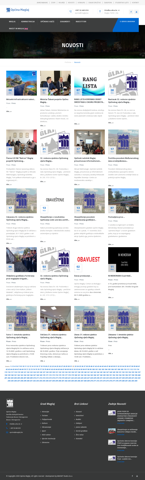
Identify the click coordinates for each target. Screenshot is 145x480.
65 (13, 369)
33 (75, 366)
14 (32, 366)
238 (123, 378)
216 (53, 378)
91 (72, 369)
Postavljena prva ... (116, 216)
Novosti (77, 62)
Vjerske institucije (48, 438)
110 (125, 369)
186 (94, 375)
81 (50, 369)
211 (37, 378)
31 (71, 366)
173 (53, 375)
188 (101, 375)
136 (72, 372)
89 (68, 369)
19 (44, 366)
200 (139, 375)
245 (12, 381)
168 (37, 375)
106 (112, 369)
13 (30, 366)
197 (129, 375)
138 (78, 372)
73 (32, 369)
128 (47, 372)
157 (139, 372)
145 (101, 372)
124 (34, 372)
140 (85, 372)
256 (47, 381)
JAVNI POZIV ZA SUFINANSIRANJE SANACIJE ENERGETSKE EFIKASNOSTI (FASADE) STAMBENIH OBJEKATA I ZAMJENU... (127, 416)
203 (12, 378)
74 (34, 369)
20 (46, 366)
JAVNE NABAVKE (42, 2)
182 (82, 375)
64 (11, 369)
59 (134, 366)
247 (18, 381)
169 (40, 375)
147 (107, 372)
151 (120, 372)
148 (110, 372)
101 (96, 369)
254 (40, 381)
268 (85, 381)
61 (139, 366)
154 (129, 372)
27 (62, 366)
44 (100, 366)
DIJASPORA (108, 2)
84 (57, 369)
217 (56, 378)
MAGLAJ (12, 21)
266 (78, 381)
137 (75, 372)
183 (85, 375)
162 (18, 375)
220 (66, 378)
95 (81, 369)
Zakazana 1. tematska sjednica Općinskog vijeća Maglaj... (120, 336)
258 (53, 381)
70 (25, 369)
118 (15, 372)
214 (47, 378)
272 (98, 381)
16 (37, 366)
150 (117, 372)
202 (9, 378)
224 (78, 378)
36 (82, 366)
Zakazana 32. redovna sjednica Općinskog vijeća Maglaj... (19, 218)
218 (59, 378)
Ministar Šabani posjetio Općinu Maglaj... (54, 101)
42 (96, 366)
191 (110, 375)
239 (126, 378)
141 (88, 372)
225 (82, 378)
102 (99, 369)
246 (15, 381)
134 (66, 372)
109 (122, 369)
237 (120, 378)
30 (69, 366)
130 (53, 372)
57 (130, 366)
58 (132, 366)
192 (113, 375)
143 (94, 372)
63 (9, 369)
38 (87, 366)
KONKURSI (81, 2)
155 (132, 372)
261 (63, 381)
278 (117, 381)
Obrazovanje (46, 427)
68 (20, 369)
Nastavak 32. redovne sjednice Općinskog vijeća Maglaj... (121, 101)
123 (31, 372)
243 (139, 378)
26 (60, 366)
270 (91, 381)
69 (23, 369)
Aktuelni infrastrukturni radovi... (20, 99)
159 (9, 375)
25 (57, 366)
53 (121, 366)
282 (129, 381)
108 (118, 369)
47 (107, 366)
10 (23, 366)
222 (72, 378)
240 (129, 378)
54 (123, 366)
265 (75, 381)
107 (115, 369)
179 (72, 375)
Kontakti (79, 438)
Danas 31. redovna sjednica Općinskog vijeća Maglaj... (85, 336)
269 (88, 381)
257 (50, 381)
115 (6, 372)
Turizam (45, 415)
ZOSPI (53, 2)
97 (86, 369)
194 (120, 375)
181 (78, 375)
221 (69, 378)
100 (93, 369)
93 (77, 369)
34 (78, 366)
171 (47, 375)
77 (41, 369)
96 (84, 369)
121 (25, 372)
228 (91, 378)
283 (132, 381)
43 (98, 366)
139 (82, 372)
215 (50, 378)
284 (136, 381)
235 (113, 378)
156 (136, 372)
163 (21, 375)
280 (123, 381)
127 (44, 372)
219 (63, 378)
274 (104, 381)
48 (109, 366)
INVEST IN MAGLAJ (16, 28)
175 (59, 375)
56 (128, 366)
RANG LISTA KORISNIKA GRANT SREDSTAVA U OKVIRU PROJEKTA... (89, 101)
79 (45, 369)
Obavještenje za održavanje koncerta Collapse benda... (127, 430)
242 (136, 378)
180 (75, 375)
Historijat (45, 412)
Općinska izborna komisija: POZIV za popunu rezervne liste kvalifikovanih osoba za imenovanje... (127, 444)
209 (31, 378)
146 (104, 372)
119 (18, 372)
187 (98, 375)
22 (51, 366)
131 (56, 372)
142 (91, 372)
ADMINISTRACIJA (28, 21)
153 (126, 372)
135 (69, 372)
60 (137, 366)
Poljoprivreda (47, 419)
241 (132, 378)
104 (106, 369)
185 (91, 375)
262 (66, 381)
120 (21, 372)
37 (85, 366)
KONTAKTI (135, 2)
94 (79, 369)
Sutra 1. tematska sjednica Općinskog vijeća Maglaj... (18, 336)
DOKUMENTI (65, 21)
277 (113, 381)
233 (107, 378)
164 (25, 375)
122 (28, 372)
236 (117, 378)
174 (56, 375)
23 (53, 366)
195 (123, 375)
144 (98, 372)
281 (126, 381)
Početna (68, 62)
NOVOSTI (71, 2)
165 (28, 375)
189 (104, 375)
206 (21, 378)
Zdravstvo (45, 442)
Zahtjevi (79, 423)
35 (80, 366)
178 (69, 375)
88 (66, 369)
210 (34, 378)
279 (120, 381)
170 (44, 375)
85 (59, 369)
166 (31, 375)
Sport (44, 431)
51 (116, 366)
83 (54, 369)
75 (36, 369)
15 (35, 366)
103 (103, 369)
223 (75, 378)
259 (56, 381)
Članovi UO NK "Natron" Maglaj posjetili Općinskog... (19, 159)
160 (12, 375)
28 (64, 366)
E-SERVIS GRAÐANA (127, 21)
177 (66, 375)
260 (59, 381)
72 (29, 369)
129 (50, 372)
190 (107, 375)
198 (132, 375)
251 (31, 381)
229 (94, 378)
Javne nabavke (81, 427)
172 (50, 375)
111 (128, 369)
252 (34, 381)
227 (88, 378)
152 (123, 372)
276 (110, 381)
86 (61, 369)
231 (101, 378)
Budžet (78, 419)
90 (70, 369)
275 (107, 381)
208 (28, 378)
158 (6, 375)
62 (7, 369)
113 (134, 369)
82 (52, 369)
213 (44, 378)
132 (59, 372)
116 (9, 372)
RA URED (62, 2)
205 (18, 378)
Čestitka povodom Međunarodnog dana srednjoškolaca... (123, 159)
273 (101, 381)
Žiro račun (79, 435)
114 (137, 369)
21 (48, 366)
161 (15, 375)
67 (18, 369)
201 (6, 378)
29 (66, 366)
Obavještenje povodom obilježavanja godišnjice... (85, 218)
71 (27, 369)
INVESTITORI (81, 21)
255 (44, 381)
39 (89, 366)
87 (63, 369)
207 (25, 378)
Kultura (44, 423)
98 (88, 369)
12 (28, 366)
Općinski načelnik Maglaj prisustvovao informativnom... (87, 159)
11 (26, 366)
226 (85, 378)
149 (113, 372)
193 (117, 375)
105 (109, 369)
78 (43, 369)
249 (25, 381)
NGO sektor (46, 435)
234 (110, 378)
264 (72, 381)
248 (21, 381)
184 (88, 375)
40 (91, 366)
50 (114, 366)
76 (38, 369)
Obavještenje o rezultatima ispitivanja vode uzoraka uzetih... (54, 218)
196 (126, 375)
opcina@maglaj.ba (81, 13)
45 (103, 366)
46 (105, 366)
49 (112, 366)
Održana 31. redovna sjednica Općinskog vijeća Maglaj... (53, 336)
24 (55, 366)
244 (9, 381)
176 (63, 375)
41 (94, 366)
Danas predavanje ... (83, 275)
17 (39, 366)
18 (41, 366)
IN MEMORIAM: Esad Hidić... (120, 275)
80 (47, 369)
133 (63, 372)
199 (136, 375)
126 (40, 372)
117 (12, 372)
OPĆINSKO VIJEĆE (47, 21)
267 (82, 381)
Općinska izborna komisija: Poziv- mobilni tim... (127, 458)
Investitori (80, 415)
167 (34, 375)
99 (91, 369)
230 (98, 378)
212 (40, 378)
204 (15, 378)
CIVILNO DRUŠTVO (94, 2)
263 (69, 381)
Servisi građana (81, 431)
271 (94, 381)
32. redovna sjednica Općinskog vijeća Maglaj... (54, 159)
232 (104, 378)
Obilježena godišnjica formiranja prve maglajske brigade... (20, 277)
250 (28, 381)
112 (131, 369)
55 (125, 366)
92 (75, 369)
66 (16, 369)
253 (37, 381)
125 (37, 372)
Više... (8, 111)
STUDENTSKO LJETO (122, 2)
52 (119, 366)
